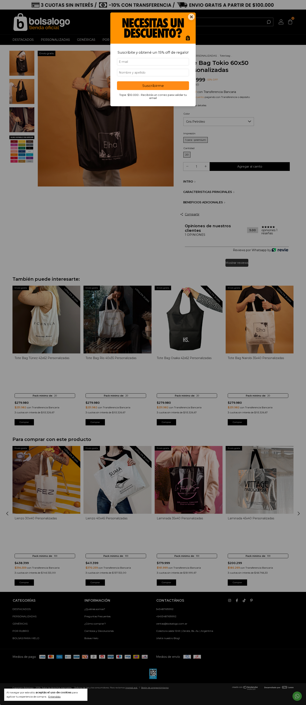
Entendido (54, 696)
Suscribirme (153, 86)
